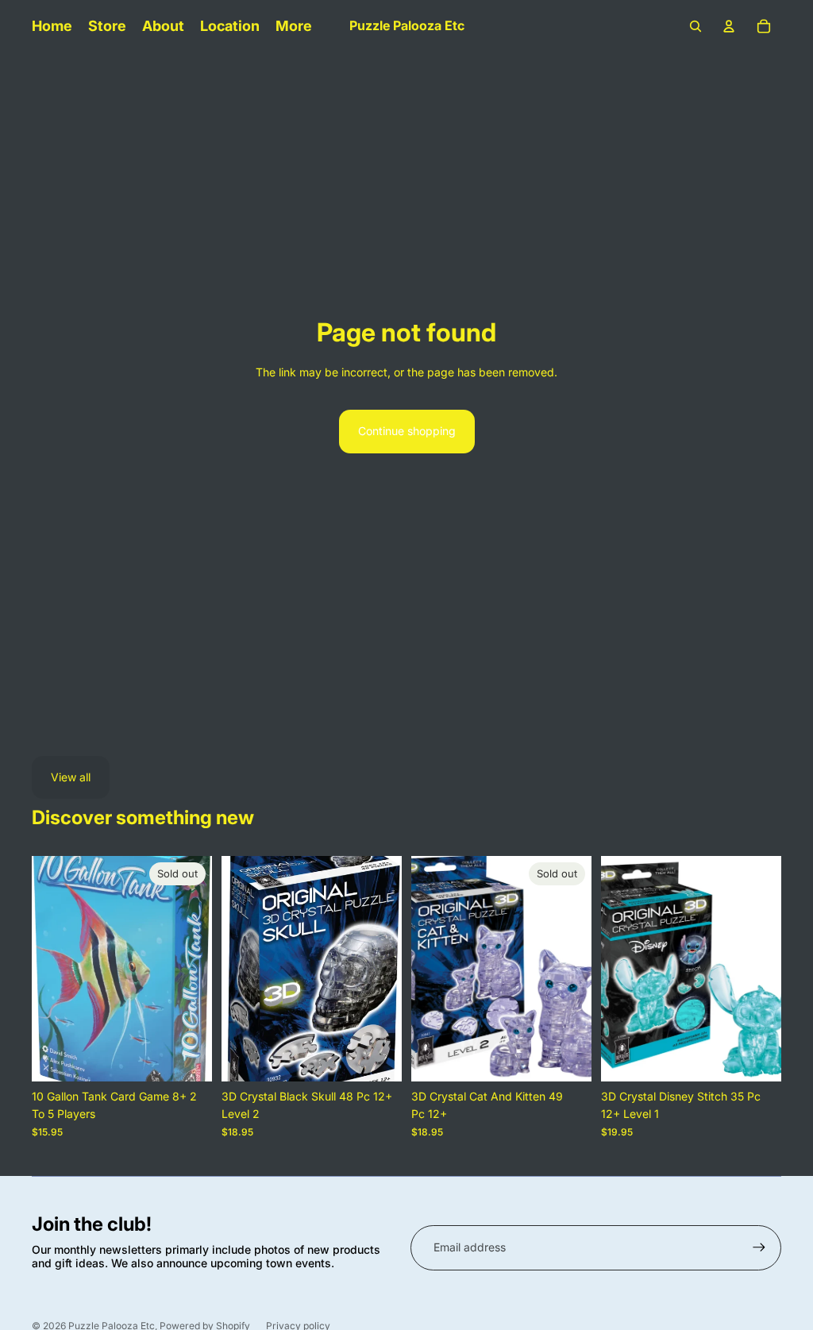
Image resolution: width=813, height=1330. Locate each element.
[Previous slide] (44, 968)
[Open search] (695, 26)
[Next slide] (199, 968)
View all (71, 777)
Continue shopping (407, 431)
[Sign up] (759, 1247)
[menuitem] (293, 26)
